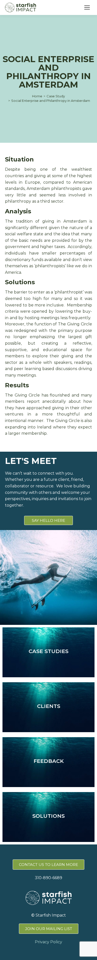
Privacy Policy (48, 942)
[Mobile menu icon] (87, 7)
